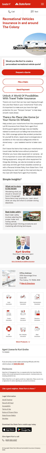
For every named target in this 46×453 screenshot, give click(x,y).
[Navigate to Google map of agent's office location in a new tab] (27, 258)
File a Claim (23, 82)
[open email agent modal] (23, 258)
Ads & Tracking (7, 400)
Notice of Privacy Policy (10, 412)
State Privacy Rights (9, 415)
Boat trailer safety (13, 212)
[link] (23, 4)
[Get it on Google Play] (24, 429)
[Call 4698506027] (18, 258)
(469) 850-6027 (19, 364)
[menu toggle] (42, 4)
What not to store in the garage (13, 187)
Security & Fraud (7, 403)
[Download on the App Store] (9, 429)
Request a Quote (23, 72)
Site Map (5, 418)
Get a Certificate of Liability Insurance (23, 261)
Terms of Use (6, 409)
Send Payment (23, 90)
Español (5, 4)
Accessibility (6, 406)
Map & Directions (28, 283)
